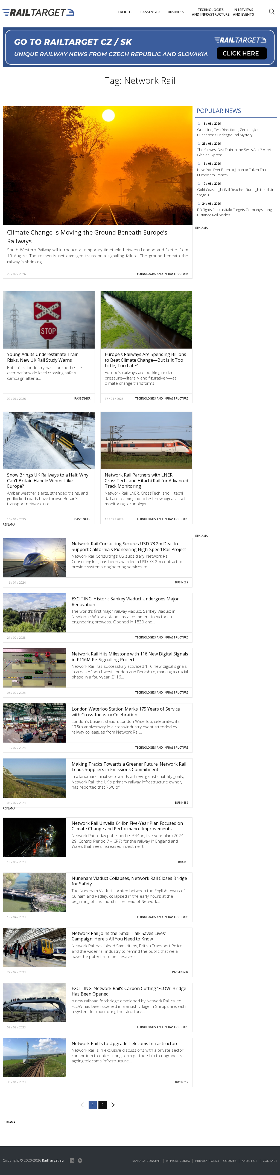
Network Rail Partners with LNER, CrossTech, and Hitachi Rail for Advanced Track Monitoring (146, 480)
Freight (182, 862)
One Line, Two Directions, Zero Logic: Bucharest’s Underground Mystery (227, 132)
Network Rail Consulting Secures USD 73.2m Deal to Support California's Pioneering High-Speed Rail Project (129, 546)
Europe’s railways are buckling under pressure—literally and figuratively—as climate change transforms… (141, 378)
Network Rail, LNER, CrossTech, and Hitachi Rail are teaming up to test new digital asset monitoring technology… (145, 498)
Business (181, 582)
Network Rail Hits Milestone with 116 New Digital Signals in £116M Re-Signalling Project (130, 657)
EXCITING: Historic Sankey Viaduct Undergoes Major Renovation (125, 602)
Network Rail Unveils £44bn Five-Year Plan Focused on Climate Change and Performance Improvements (127, 826)
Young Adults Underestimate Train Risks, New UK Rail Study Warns (42, 357)
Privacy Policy (207, 1161)
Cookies (229, 1161)
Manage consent (146, 1161)
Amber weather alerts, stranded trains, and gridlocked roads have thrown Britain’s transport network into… (47, 498)
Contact (270, 1161)
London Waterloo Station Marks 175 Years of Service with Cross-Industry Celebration (126, 712)
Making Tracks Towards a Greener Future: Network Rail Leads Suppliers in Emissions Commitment (129, 767)
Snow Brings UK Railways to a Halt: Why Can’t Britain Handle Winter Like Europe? (47, 480)
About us (249, 1161)
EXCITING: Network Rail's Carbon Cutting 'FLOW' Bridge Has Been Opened (129, 991)
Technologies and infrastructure (161, 274)
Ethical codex (178, 1161)
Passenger (82, 398)
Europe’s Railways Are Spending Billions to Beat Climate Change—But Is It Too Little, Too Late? (145, 360)
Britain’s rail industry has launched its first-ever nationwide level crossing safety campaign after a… (46, 373)
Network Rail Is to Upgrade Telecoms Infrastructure (125, 1043)
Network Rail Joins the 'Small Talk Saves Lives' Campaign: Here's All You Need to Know (119, 936)
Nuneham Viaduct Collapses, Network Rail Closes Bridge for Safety (129, 881)
